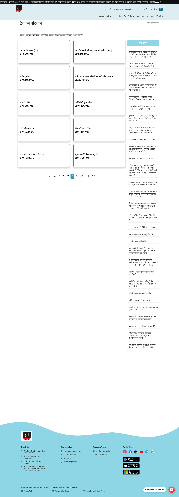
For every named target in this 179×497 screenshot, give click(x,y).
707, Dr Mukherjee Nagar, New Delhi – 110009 (34, 452)
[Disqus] (89, 386)
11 (87, 176)
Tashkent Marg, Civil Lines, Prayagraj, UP (33, 462)
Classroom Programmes (72, 451)
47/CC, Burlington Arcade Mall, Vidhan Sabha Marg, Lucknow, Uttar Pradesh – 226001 (34, 468)
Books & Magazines (71, 454)
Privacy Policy (28, 491)
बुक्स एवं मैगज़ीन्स (157, 16)
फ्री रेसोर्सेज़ (141, 16)
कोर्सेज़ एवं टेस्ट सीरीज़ (124, 16)
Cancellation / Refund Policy (95, 491)
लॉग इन (138, 9)
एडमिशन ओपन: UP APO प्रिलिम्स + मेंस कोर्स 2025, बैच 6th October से (143, 2)
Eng (155, 9)
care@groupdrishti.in (102, 451)
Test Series (67, 458)
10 (82, 176)
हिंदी (161, 9)
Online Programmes (70, 462)
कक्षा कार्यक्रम (129, 9)
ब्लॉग (110, 9)
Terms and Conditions (62, 491)
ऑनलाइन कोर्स (118, 9)
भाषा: (156, 9)
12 (93, 176)
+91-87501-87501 (101, 454)
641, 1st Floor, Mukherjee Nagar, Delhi (32, 457)
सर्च (144, 9)
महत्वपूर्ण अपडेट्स (105, 16)
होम (105, 9)
